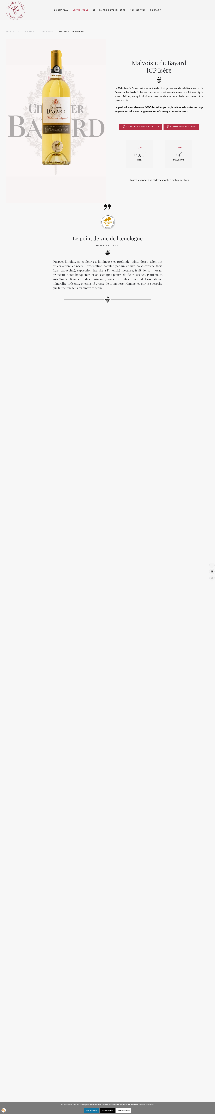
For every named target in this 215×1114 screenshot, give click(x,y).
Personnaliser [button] (124, 1110)
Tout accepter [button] (91, 1110)
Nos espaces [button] (138, 10)
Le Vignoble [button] (80, 10)
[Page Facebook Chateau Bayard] (212, 565)
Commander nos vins (183, 127)
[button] (3, 1110)
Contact (155, 10)
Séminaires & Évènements (109, 10)
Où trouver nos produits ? (142, 127)
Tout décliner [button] (107, 1110)
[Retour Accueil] (16, 10)
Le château (61, 10)
